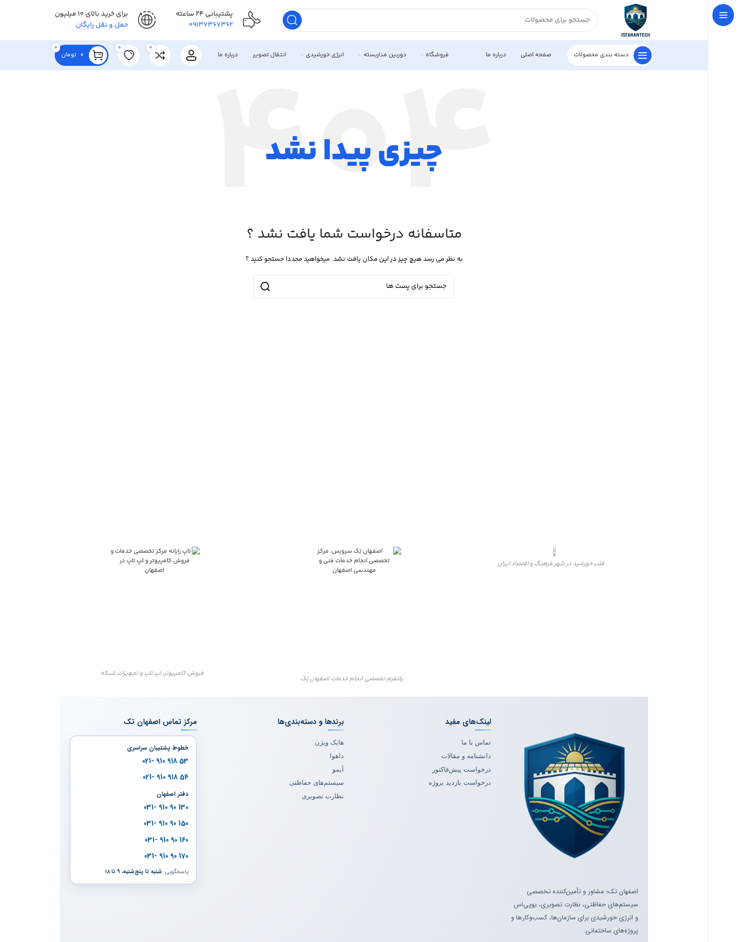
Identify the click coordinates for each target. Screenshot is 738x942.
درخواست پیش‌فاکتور (461, 769)
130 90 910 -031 (166, 807)
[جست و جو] (292, 20)
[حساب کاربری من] (191, 55)
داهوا (337, 756)
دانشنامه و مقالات (466, 756)
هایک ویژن (329, 742)
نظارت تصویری (323, 796)
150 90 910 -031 (166, 823)
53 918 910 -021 (165, 761)
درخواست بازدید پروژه (460, 782)
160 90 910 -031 (166, 840)
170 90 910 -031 (166, 856)
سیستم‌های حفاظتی (316, 782)
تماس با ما (476, 742)
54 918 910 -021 (165, 777)
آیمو (338, 769)
